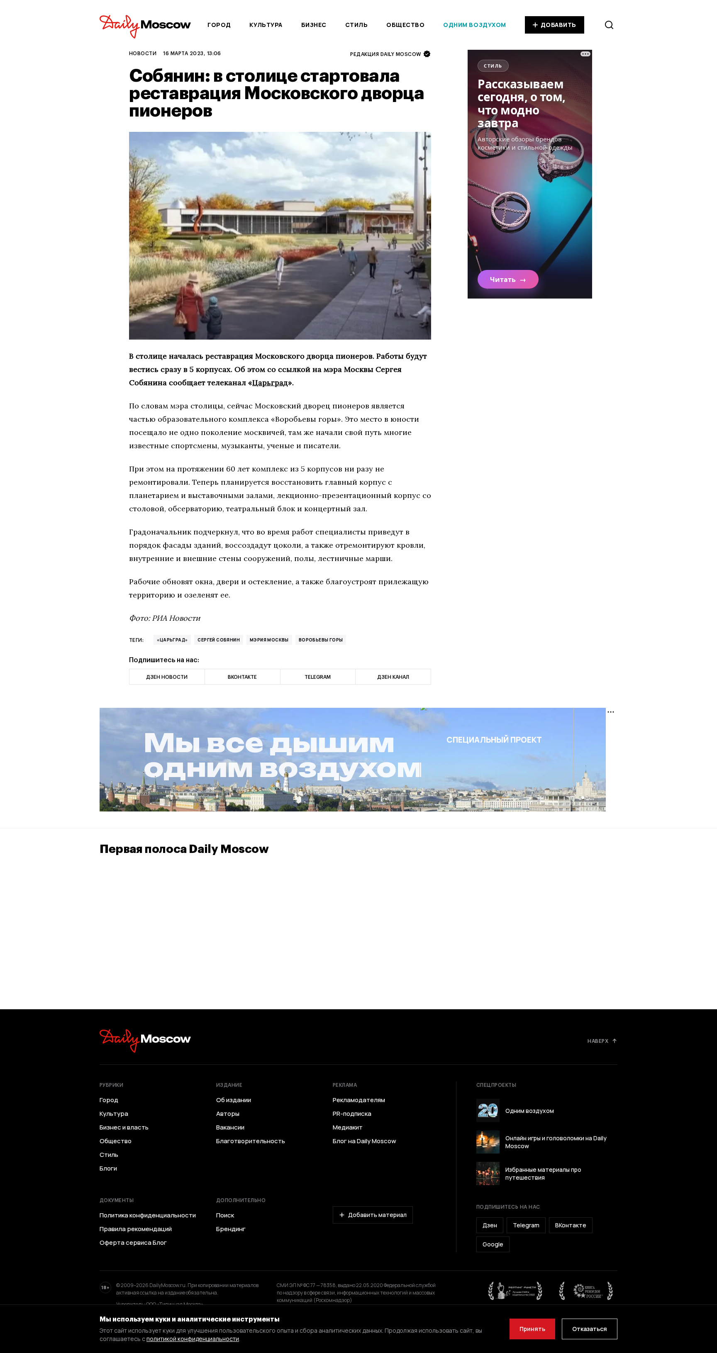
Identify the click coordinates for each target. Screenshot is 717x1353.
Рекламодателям (359, 1100)
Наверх (598, 1041)
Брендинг (231, 1229)
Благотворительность (250, 1141)
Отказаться (589, 1329)
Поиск (225, 1215)
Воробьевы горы (321, 640)
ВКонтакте (570, 1225)
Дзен (490, 1225)
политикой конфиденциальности (192, 1339)
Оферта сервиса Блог (133, 1243)
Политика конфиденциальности (148, 1215)
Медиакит (348, 1127)
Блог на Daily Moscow (364, 1141)
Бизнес (314, 25)
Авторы (227, 1114)
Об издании (233, 1100)
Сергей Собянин (219, 640)
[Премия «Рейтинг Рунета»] (515, 1291)
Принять (532, 1329)
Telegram (526, 1225)
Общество (405, 25)
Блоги (108, 1168)
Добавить (558, 25)
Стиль (356, 25)
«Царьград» (172, 640)
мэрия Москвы (269, 640)
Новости (142, 53)
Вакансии (230, 1127)
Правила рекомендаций (136, 1229)
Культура (265, 25)
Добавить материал (377, 1215)
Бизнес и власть (124, 1127)
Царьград (270, 382)
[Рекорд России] (586, 1291)
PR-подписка (352, 1114)
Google (493, 1244)
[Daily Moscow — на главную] (145, 1041)
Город (219, 25)
